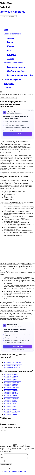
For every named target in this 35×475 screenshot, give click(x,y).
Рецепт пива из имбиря (11, 393)
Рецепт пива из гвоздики (11, 387)
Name (1, 454)
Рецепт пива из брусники (11, 382)
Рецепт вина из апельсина (12, 365)
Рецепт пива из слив (10, 405)
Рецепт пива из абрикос (11, 374)
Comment (3, 430)
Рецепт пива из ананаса (11, 376)
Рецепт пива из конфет (11, 395)
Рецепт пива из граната (11, 390)
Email (1, 457)
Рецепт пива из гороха (10, 389)
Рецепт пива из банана (11, 379)
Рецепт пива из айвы (10, 377)
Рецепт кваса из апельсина (12, 367)
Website (2, 461)
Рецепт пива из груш (10, 392)
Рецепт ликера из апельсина (12, 362)
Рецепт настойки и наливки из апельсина (16, 361)
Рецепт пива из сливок (11, 406)
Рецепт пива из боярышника (12, 381)
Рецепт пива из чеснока (11, 412)
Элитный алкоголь (12, 11)
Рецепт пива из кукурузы (11, 397)
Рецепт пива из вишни (11, 385)
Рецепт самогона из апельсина (13, 364)
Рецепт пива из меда (10, 400)
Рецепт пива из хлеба (10, 408)
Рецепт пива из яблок (10, 414)
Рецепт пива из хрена (10, 409)
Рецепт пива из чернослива (12, 411)
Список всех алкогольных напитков (15, 471)
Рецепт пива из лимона (11, 398)
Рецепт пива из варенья (11, 384)
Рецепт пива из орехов (10, 401)
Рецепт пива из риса (10, 403)
